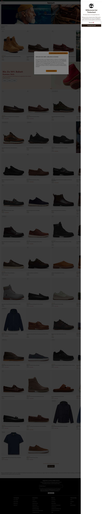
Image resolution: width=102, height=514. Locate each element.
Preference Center (47, 63)
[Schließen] (73, 249)
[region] (51, 62)
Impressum (37, 66)
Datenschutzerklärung (65, 261)
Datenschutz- (64, 60)
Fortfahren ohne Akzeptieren (58, 53)
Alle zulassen (51, 70)
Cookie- (38, 61)
